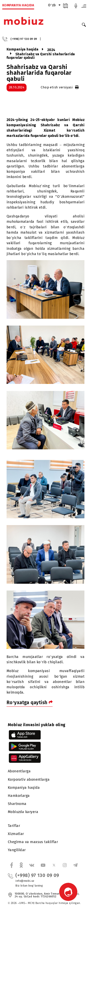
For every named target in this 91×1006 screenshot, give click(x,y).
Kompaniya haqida (24, 788)
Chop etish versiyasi (57, 87)
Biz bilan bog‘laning (29, 885)
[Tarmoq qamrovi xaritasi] (65, 7)
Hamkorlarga (19, 796)
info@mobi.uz (24, 880)
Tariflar (14, 826)
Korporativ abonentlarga (29, 779)
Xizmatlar (16, 834)
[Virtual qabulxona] (76, 7)
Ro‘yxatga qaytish (28, 702)
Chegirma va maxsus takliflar (33, 842)
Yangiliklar (17, 850)
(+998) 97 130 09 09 (24, 39)
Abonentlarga (19, 771)
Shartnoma (17, 804)
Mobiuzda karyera (23, 812)
